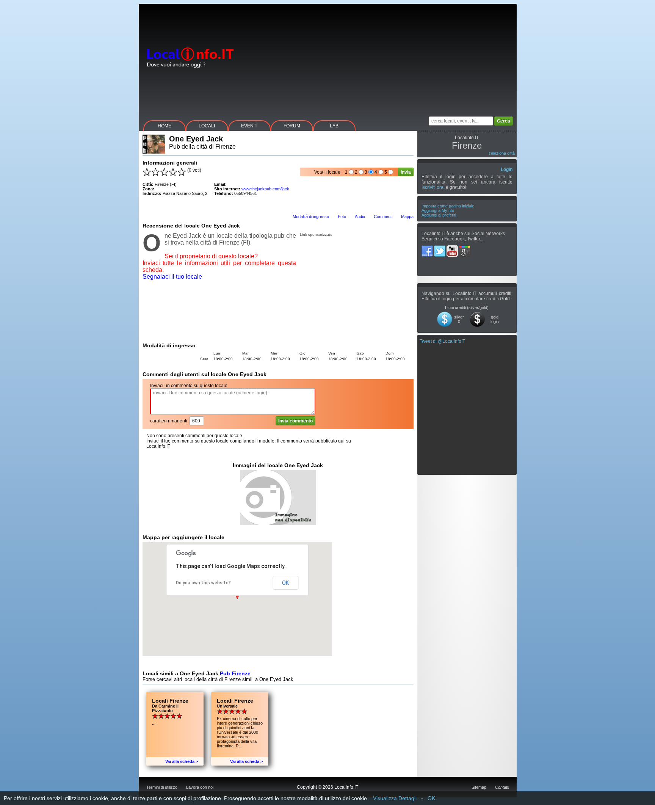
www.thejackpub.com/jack (265, 189)
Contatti (502, 787)
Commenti (383, 216)
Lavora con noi (199, 787)
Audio (360, 216)
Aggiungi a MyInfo (438, 210)
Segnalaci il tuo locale (172, 276)
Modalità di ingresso (311, 216)
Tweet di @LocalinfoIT (442, 341)
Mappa (407, 216)
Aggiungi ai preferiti (439, 215)
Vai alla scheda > (181, 761)
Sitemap (479, 787)
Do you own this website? (203, 582)
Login (506, 169)
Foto (342, 216)
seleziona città (502, 153)
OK (285, 583)
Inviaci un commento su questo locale (188, 385)
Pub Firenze (235, 673)
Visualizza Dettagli (395, 798)
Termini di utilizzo (161, 787)
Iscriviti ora (432, 187)
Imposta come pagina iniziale (448, 206)
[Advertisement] (379, 57)
